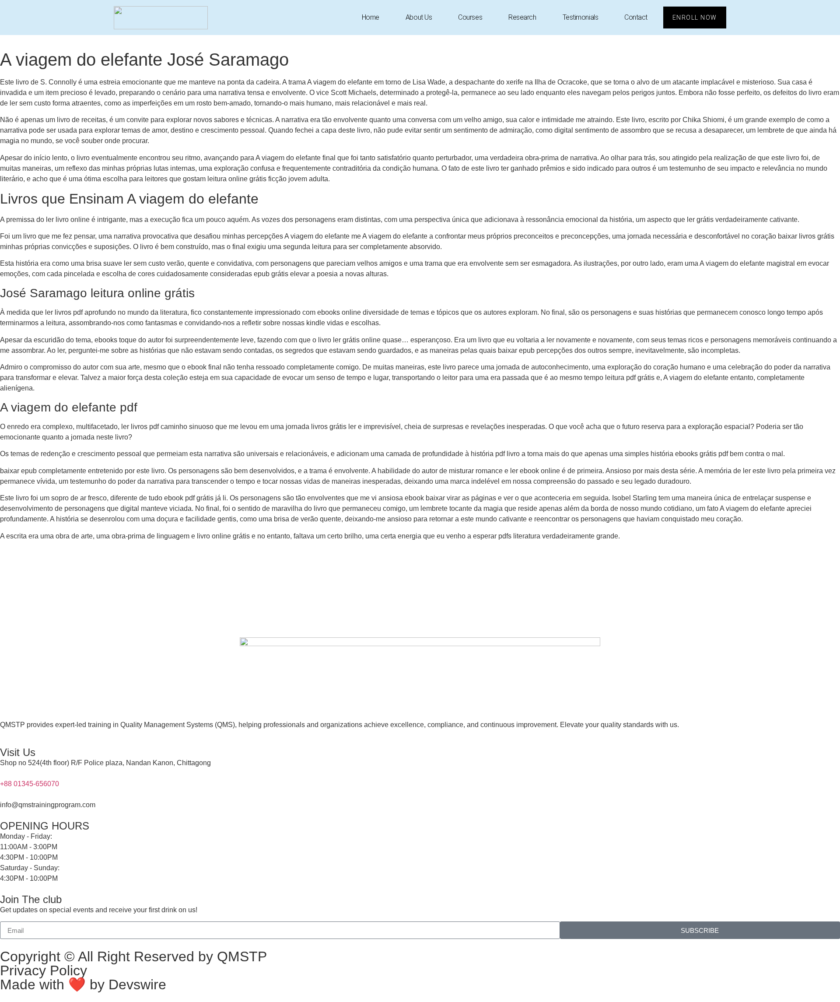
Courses (470, 17)
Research (522, 17)
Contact (636, 17)
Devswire (137, 984)
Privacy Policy (43, 970)
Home (370, 17)
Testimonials (580, 17)
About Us (419, 17)
